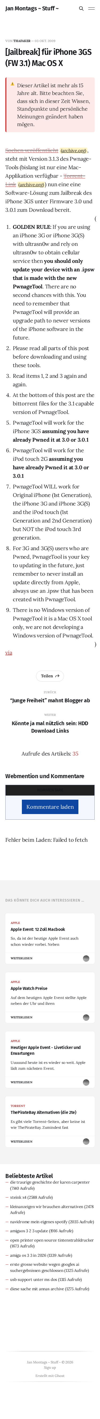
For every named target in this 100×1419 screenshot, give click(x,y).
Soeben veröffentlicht (31, 150)
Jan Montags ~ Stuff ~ (32, 8)
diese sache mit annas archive (37, 1288)
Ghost (60, 1376)
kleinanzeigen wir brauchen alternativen (46, 1206)
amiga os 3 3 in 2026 (28, 1255)
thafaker (21, 41)
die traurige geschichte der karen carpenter (50, 1182)
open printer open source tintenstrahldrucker (52, 1240)
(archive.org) (73, 150)
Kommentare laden (50, 806)
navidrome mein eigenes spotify (38, 1221)
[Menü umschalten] (91, 9)
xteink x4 (18, 1197)
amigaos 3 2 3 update (29, 1230)
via (8, 652)
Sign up (50, 1367)
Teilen (47, 675)
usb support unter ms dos (33, 1279)
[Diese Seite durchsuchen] (81, 9)
